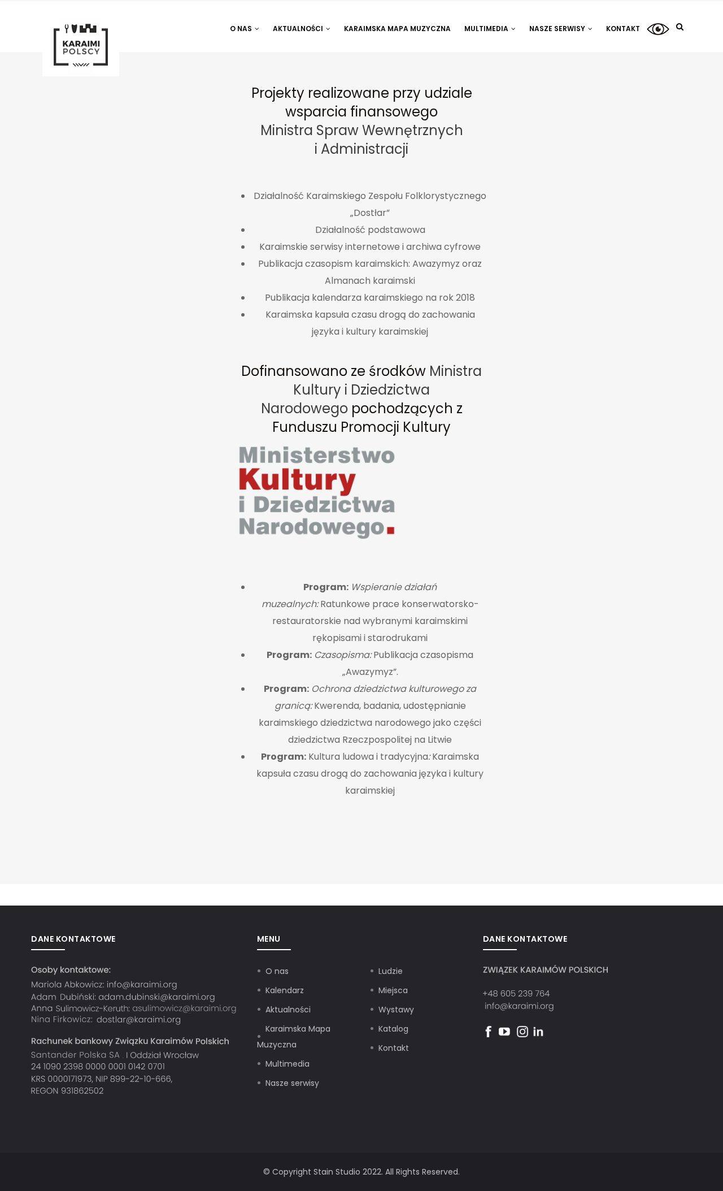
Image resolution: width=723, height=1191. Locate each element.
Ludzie (390, 971)
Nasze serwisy (558, 28)
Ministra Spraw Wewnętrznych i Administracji (361, 139)
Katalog (393, 1028)
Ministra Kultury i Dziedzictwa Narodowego (371, 390)
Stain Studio (336, 1171)
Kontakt (623, 28)
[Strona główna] (80, 23)
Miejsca (393, 990)
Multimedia (487, 28)
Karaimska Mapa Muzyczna (397, 28)
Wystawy (396, 1009)
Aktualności (299, 28)
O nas (242, 28)
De (658, 28)
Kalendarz (284, 990)
